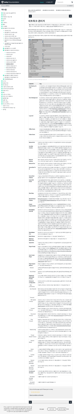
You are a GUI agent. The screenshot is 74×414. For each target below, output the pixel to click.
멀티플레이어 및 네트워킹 (9, 28)
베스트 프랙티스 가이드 (8, 103)
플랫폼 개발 (5, 98)
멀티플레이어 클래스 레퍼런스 (11, 75)
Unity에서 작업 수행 (7, 16)
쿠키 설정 (42, 409)
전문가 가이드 (6, 105)
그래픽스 (5, 22)
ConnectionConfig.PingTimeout (64, 325)
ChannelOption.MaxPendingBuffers (48, 200)
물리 (4, 24)
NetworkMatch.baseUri (61, 228)
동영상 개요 (5, 83)
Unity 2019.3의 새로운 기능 (9, 107)
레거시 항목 (5, 102)
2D (3, 20)
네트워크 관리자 (10, 64)
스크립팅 (5, 26)
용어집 (4, 109)
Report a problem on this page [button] (36, 395)
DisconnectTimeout (58, 315)
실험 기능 (5, 100)
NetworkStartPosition (11, 67)
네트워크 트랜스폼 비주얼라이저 (13, 73)
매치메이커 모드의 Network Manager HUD (13, 40)
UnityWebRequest (9, 79)
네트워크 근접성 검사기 (11, 65)
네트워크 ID (8, 56)
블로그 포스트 (50, 26)
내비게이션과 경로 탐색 (8, 88)
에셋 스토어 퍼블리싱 (8, 96)
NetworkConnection (42, 198)
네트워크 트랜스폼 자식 (11, 71)
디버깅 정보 (7, 46)
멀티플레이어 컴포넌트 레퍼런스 (12, 50)
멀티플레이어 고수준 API (10, 48)
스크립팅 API (49, 2)
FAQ (55, 26)
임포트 (4, 18)
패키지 (4, 14)
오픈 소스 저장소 (7, 94)
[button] (32, 392)
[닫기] (68, 409)
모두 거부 (52, 409)
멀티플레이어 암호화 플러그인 (11, 77)
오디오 (4, 81)
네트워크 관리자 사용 (9, 34)
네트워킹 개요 (8, 30)
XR (3, 92)
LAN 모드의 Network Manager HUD (12, 38)
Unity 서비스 (6, 90)
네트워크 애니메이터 (11, 52)
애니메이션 (5, 84)
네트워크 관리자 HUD (11, 62)
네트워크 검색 (9, 54)
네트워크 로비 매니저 (11, 58)
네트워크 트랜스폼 (10, 69)
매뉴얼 (42, 2)
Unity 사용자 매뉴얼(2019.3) (9, 13)
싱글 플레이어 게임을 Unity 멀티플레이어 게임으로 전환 (14, 44)
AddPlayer (52, 248)
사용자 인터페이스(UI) (8, 86)
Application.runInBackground (58, 108)
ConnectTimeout (63, 310)
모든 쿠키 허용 (62, 409)
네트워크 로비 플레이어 (11, 60)
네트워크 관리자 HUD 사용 (10, 36)
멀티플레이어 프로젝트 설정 (11, 32)
